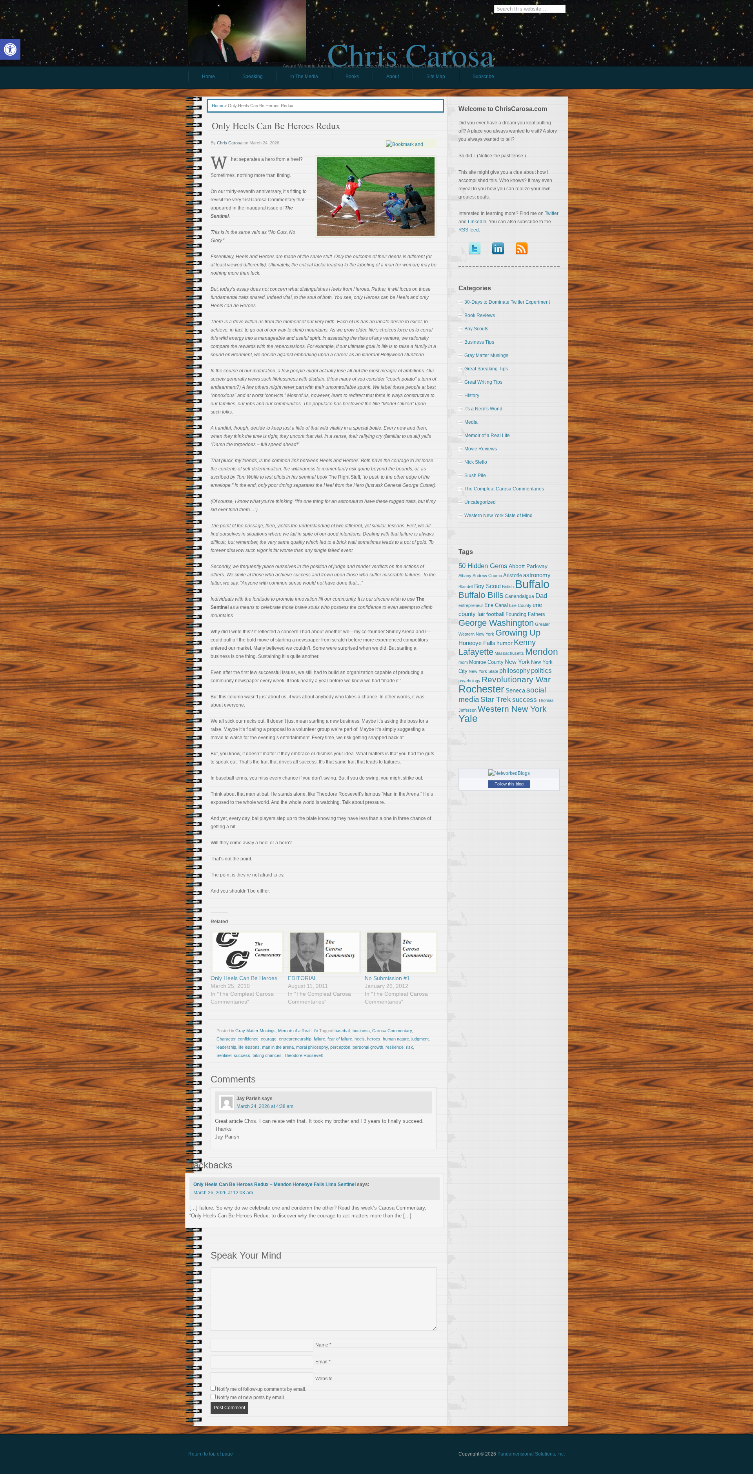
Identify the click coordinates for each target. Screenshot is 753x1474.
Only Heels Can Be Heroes (244, 978)
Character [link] (225, 1039)
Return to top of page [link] (210, 1454)
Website (324, 1378)
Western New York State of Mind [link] (498, 515)
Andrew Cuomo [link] (487, 575)
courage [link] (268, 1039)
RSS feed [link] (468, 230)
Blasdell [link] (465, 586)
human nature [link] (396, 1039)
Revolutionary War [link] (516, 679)
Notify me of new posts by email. (251, 1397)
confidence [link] (248, 1039)
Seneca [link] (515, 690)
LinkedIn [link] (477, 221)
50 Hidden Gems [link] (482, 566)
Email (321, 1362)
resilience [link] (395, 1047)
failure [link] (319, 1039)
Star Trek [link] (495, 699)
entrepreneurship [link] (295, 1039)
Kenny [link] (525, 642)
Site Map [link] (435, 76)
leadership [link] (226, 1047)
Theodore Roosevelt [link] (303, 1055)
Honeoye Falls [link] (476, 643)
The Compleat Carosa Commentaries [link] (504, 489)
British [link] (508, 586)
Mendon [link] (541, 652)
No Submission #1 (387, 978)
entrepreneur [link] (470, 605)
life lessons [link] (249, 1047)
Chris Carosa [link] (410, 47)
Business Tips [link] (479, 342)
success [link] (242, 1055)
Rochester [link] (481, 689)
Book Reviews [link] (479, 315)
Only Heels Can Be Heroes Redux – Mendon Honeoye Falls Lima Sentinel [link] (274, 1184)
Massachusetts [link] (509, 653)
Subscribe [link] (483, 76)
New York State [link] (483, 671)
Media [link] (471, 422)
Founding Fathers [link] (525, 614)
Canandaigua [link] (519, 596)
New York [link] (517, 661)
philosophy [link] (514, 670)
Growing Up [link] (517, 633)
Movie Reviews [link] (480, 449)
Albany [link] (464, 575)
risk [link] (409, 1047)
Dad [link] (541, 595)
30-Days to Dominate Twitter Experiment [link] (507, 302)
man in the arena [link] (278, 1047)
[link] (10, 49)
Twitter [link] (551, 213)
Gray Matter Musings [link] (255, 1030)
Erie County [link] (520, 605)
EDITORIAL (302, 978)
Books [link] (345, 78)
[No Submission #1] (399, 952)
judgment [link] (420, 1039)
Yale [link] (468, 718)
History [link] (471, 395)
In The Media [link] (304, 76)
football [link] (495, 614)
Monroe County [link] (486, 662)
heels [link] (360, 1039)
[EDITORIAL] (322, 952)
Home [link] (208, 76)
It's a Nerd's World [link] (483, 409)
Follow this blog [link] (509, 784)
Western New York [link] (512, 708)
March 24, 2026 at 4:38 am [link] (264, 1106)
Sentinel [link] (223, 1055)
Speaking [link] (252, 76)
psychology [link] (469, 680)
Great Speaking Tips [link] (486, 369)
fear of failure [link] (339, 1039)
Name (321, 1345)
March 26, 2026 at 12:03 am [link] (223, 1192)
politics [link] (541, 670)
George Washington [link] (496, 623)
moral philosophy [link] (312, 1047)
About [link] (392, 76)
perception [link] (340, 1047)
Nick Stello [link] (475, 462)
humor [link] (505, 643)
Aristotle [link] (512, 575)
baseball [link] (342, 1030)
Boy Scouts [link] (476, 329)
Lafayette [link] (475, 652)
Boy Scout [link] (487, 586)
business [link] (361, 1030)
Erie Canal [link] (496, 605)
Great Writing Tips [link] (483, 382)
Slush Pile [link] (475, 475)
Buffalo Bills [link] (481, 595)
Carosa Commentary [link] (392, 1030)
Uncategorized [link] (480, 502)
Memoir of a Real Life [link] (298, 1030)
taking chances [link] (267, 1055)
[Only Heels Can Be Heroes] (245, 952)
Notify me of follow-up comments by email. (261, 1389)
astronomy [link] (537, 575)
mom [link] (463, 662)
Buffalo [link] (532, 584)
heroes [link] (373, 1039)
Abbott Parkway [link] (528, 566)
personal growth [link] (368, 1047)
